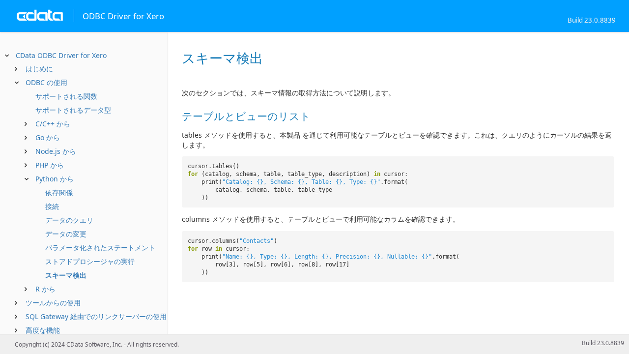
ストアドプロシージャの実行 (90, 261)
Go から (47, 137)
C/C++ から (52, 123)
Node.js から (55, 151)
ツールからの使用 (53, 302)
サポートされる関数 (66, 96)
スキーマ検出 (65, 275)
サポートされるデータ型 (73, 110)
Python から (54, 178)
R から (45, 289)
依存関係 (59, 192)
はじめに (39, 68)
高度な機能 (43, 330)
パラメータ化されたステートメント (100, 247)
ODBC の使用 (46, 82)
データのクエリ (69, 220)
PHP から (49, 165)
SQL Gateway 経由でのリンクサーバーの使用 (96, 316)
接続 (52, 206)
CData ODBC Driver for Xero (61, 55)
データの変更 (65, 233)
